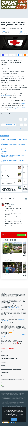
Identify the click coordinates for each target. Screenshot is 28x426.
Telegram (10, 107)
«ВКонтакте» (17, 107)
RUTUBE (23, 334)
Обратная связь (4, 355)
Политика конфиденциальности (8, 375)
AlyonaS (7, 203)
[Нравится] (2, 118)
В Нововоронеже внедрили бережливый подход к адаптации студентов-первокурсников (8, 168)
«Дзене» (23, 107)
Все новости (3, 365)
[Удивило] (16, 118)
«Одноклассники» (14, 334)
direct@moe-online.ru (7, 324)
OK (14, 419)
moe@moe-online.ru (18, 307)
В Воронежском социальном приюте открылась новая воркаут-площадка (9, 175)
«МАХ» (22, 103)
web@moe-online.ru (10, 307)
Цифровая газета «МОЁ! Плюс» (7, 348)
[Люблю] (11, 118)
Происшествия (5, 31)
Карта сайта (3, 362)
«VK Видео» (14, 109)
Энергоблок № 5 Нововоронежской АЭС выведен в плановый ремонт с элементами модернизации (9, 189)
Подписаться (21, 235)
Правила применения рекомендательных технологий (12, 379)
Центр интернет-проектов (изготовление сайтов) (11, 382)
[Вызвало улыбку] (7, 118)
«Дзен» (2, 334)
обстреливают (5, 95)
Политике (20, 413)
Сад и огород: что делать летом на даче (9, 358)
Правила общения (5, 372)
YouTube (20, 334)
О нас (2, 351)
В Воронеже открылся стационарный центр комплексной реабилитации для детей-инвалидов (9, 181)
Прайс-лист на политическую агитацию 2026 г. (11, 369)
